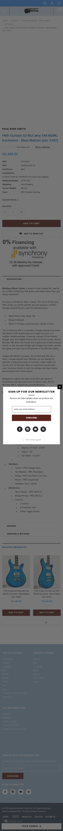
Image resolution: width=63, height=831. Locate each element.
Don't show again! (33, 440)
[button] (59, 387)
